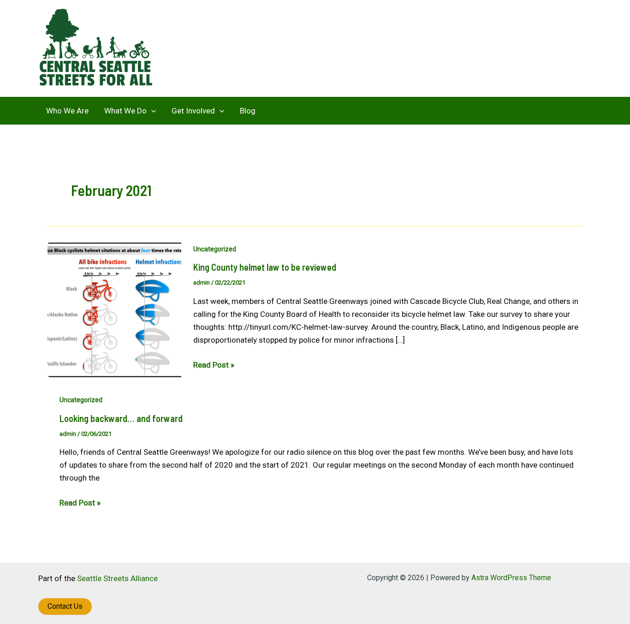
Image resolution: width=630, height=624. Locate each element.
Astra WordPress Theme (511, 577)
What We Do (125, 110)
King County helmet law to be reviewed (264, 267)
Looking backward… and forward (121, 418)
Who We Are (67, 110)
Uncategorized (214, 249)
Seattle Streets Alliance (117, 578)
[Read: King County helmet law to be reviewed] (114, 309)
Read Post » (213, 365)
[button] (151, 111)
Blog (248, 110)
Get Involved (193, 110)
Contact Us (65, 606)
